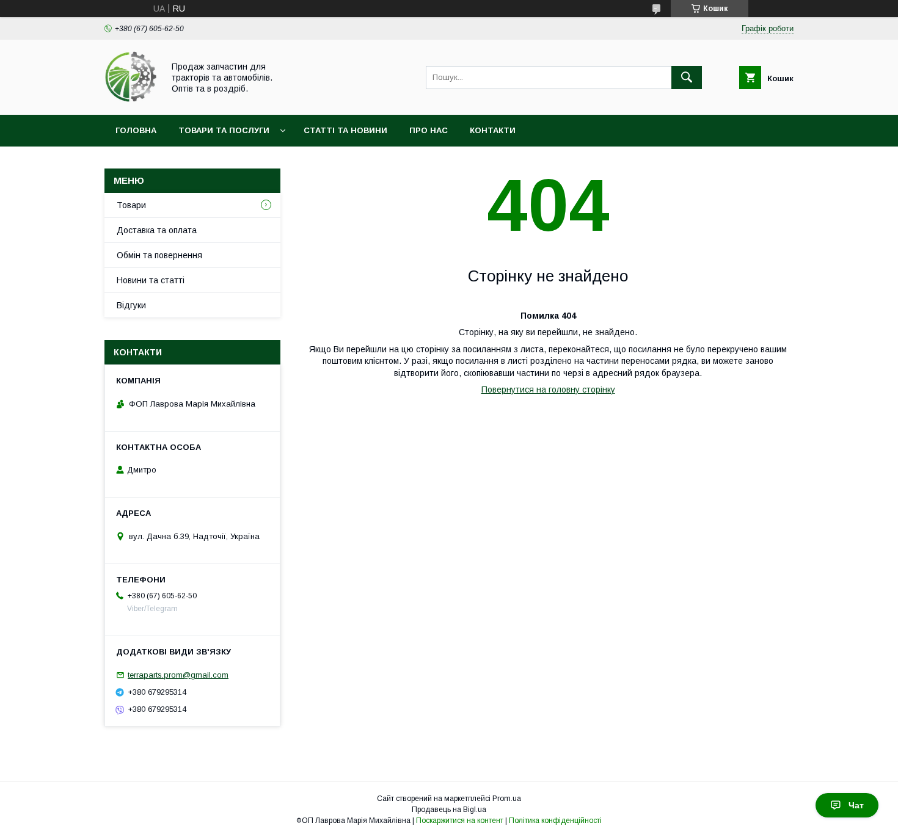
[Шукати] (686, 77)
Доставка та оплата (157, 230)
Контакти (493, 130)
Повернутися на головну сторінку (548, 389)
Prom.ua (506, 798)
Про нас (428, 130)
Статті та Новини (345, 130)
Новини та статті (150, 280)
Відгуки (131, 305)
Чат (856, 805)
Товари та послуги (223, 130)
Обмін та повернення (159, 255)
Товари (131, 205)
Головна (135, 130)
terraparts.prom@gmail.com (178, 674)
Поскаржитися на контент (459, 820)
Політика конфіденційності (555, 820)
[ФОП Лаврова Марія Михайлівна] (130, 99)
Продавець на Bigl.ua (449, 809)
